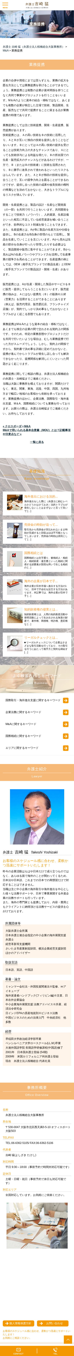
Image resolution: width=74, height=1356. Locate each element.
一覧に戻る (37, 442)
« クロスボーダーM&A (17, 426)
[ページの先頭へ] (68, 1339)
